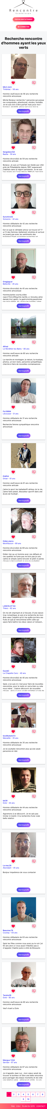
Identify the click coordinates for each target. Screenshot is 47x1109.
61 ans (12, 478)
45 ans (15, 284)
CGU (18, 1106)
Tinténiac (7, 89)
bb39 (5, 800)
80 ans (26, 349)
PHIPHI (6, 476)
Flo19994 (7, 411)
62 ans (13, 608)
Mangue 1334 (9, 1060)
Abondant (7, 868)
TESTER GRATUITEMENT (24, 19)
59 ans (13, 154)
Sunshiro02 (8, 217)
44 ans (12, 803)
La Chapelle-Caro (10, 673)
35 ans (15, 738)
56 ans (15, 89)
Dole (5, 803)
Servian (6, 1062)
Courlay (6, 933)
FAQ (13, 1106)
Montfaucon (8, 543)
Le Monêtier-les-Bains (12, 349)
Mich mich (7, 87)
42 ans (15, 219)
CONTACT (41, 1106)
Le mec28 (7, 865)
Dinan (5, 478)
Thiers (5, 608)
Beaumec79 (8, 930)
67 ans (14, 1062)
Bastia (5, 154)
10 (28, 1099)
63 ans (14, 933)
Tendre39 (7, 995)
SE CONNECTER (23, 27)
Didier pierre (8, 541)
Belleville (6, 284)
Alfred (5, 346)
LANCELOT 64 (9, 606)
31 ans (15, 414)
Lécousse (7, 414)
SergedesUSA (9, 152)
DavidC (6, 671)
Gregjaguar (8, 281)
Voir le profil (23, 111)
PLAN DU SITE (28, 1106)
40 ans (23, 673)
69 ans (18, 543)
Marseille (6, 738)
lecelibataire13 (9, 736)
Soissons (6, 219)
